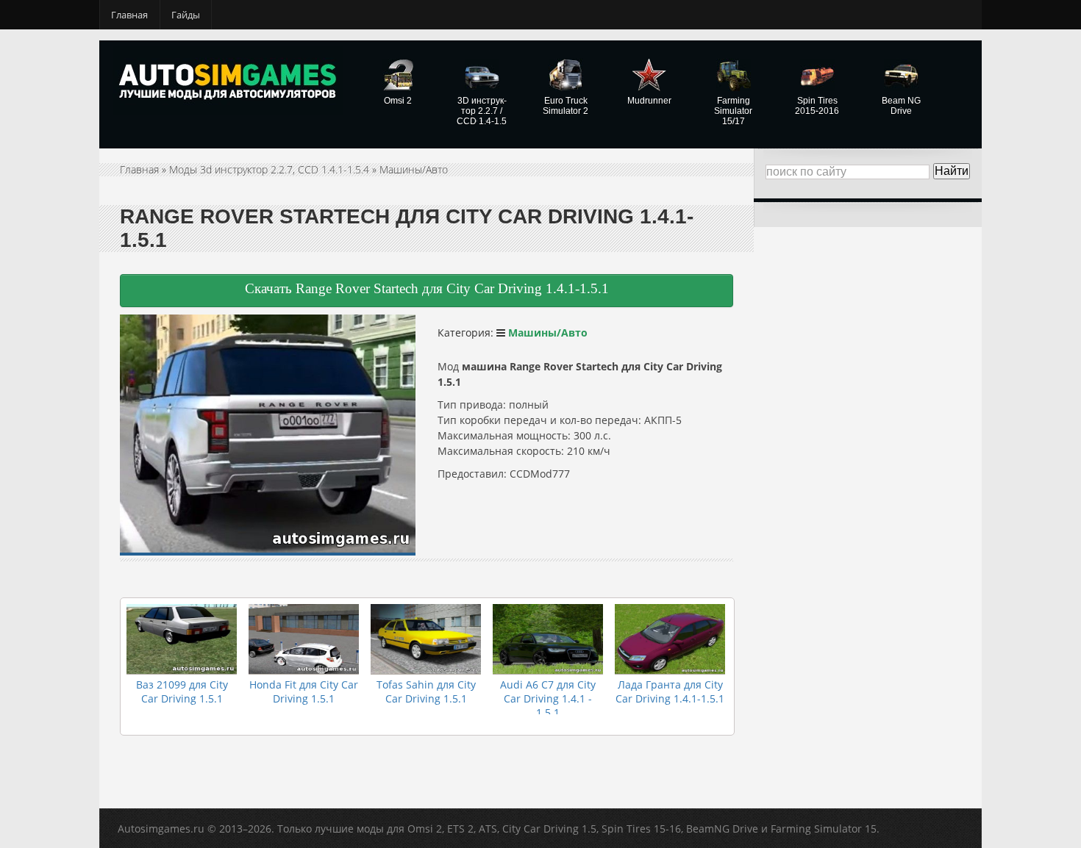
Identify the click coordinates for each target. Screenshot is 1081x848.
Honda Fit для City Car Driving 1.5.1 (303, 691)
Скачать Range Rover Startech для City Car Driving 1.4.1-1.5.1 (427, 288)
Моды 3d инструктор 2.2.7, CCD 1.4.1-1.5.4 (269, 169)
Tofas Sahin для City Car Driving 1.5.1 (426, 691)
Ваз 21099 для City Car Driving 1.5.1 (182, 691)
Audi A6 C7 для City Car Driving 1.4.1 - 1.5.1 (548, 698)
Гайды (185, 14)
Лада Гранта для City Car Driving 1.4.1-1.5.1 (670, 691)
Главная (129, 14)
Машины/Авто (413, 169)
